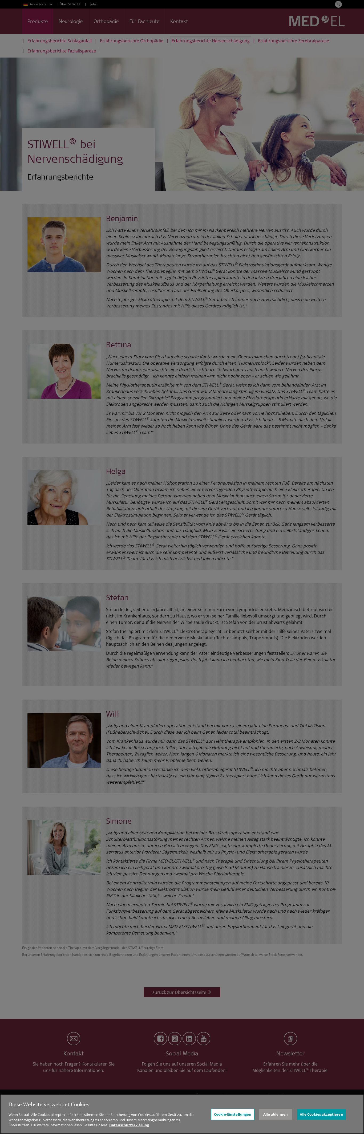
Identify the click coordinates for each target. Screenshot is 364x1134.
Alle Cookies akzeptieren (321, 1114)
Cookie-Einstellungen (233, 1114)
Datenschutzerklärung (129, 1125)
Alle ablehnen (275, 1114)
